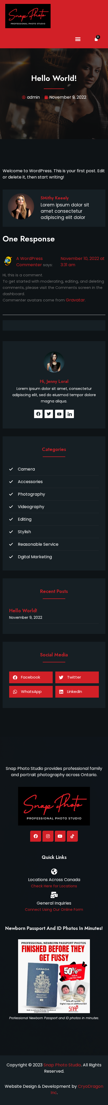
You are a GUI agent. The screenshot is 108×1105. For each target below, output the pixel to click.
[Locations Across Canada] (54, 871)
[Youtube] (60, 836)
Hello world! (23, 610)
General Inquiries (54, 903)
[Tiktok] (72, 836)
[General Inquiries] (54, 895)
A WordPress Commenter (29, 262)
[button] (78, 39)
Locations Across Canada (54, 880)
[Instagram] (47, 836)
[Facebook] (35, 836)
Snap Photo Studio (62, 1065)
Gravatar (75, 300)
